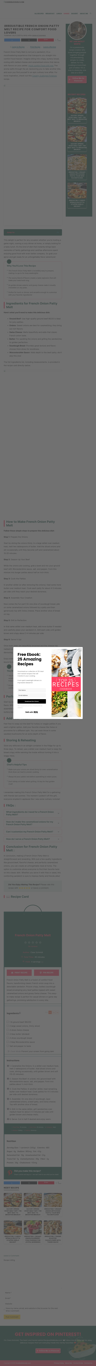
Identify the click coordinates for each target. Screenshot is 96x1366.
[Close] (80, 650)
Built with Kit (32, 712)
